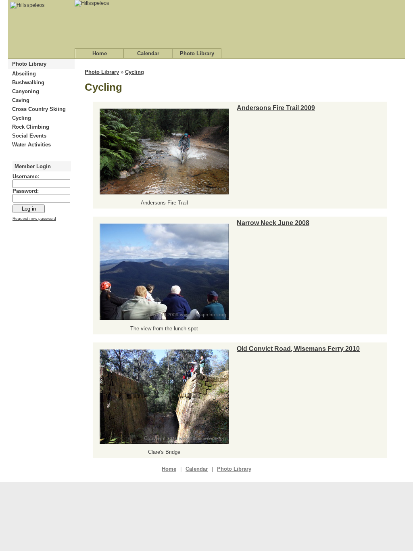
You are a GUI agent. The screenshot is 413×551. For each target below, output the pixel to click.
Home (99, 53)
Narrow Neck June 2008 (273, 222)
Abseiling (24, 74)
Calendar (148, 53)
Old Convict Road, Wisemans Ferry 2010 (298, 348)
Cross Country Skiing (39, 109)
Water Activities (31, 145)
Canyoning (25, 91)
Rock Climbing (30, 127)
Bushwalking (28, 82)
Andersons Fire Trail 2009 (276, 107)
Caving (20, 100)
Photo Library (197, 53)
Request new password (34, 218)
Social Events (29, 136)
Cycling (21, 118)
